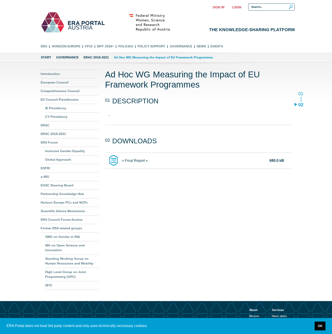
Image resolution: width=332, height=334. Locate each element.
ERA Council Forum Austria (61, 219)
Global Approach (58, 159)
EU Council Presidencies (60, 99)
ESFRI (45, 168)
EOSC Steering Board (57, 185)
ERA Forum (49, 142)
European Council (54, 82)
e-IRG (45, 177)
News (201, 46)
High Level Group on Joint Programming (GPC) (65, 274)
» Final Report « (135, 160)
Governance (181, 46)
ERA (44, 46)
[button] (149, 326)
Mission (254, 316)
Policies (125, 46)
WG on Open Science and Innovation (65, 248)
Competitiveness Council (60, 91)
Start (46, 57)
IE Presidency (55, 108)
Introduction (50, 74)
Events (216, 46)
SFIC (48, 285)
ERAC (45, 125)
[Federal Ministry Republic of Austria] (151, 22)
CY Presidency (56, 116)
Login (236, 7)
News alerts (279, 316)
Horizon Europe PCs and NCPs (64, 202)
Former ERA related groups (61, 228)
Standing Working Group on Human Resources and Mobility (69, 261)
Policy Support (151, 46)
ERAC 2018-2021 (96, 57)
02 (300, 104)
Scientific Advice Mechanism (63, 211)
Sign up (219, 7)
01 (300, 94)
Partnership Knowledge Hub (62, 194)
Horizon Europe (66, 46)
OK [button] (320, 326)
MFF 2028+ (105, 46)
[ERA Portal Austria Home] (53, 22)
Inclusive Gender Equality (65, 151)
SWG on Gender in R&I (62, 237)
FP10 (89, 46)
